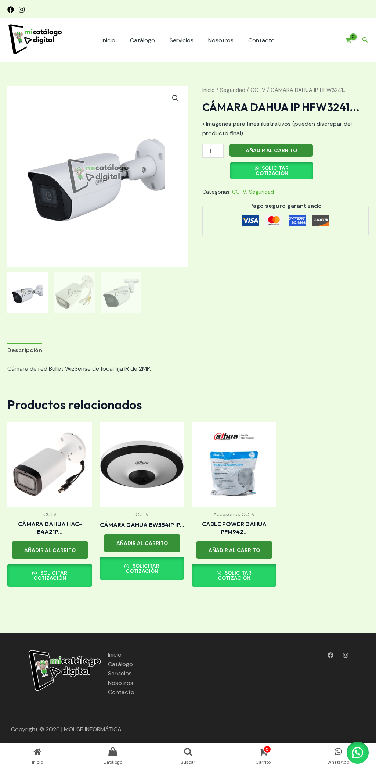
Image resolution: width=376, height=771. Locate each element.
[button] (365, 40)
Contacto (261, 40)
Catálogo (142, 40)
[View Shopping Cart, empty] (345, 40)
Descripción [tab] (24, 350)
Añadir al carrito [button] (50, 550)
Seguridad (232, 90)
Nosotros (221, 40)
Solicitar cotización (272, 170)
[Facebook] (10, 9)
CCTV (257, 90)
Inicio (108, 40)
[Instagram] (21, 9)
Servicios (182, 40)
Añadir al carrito (271, 150)
